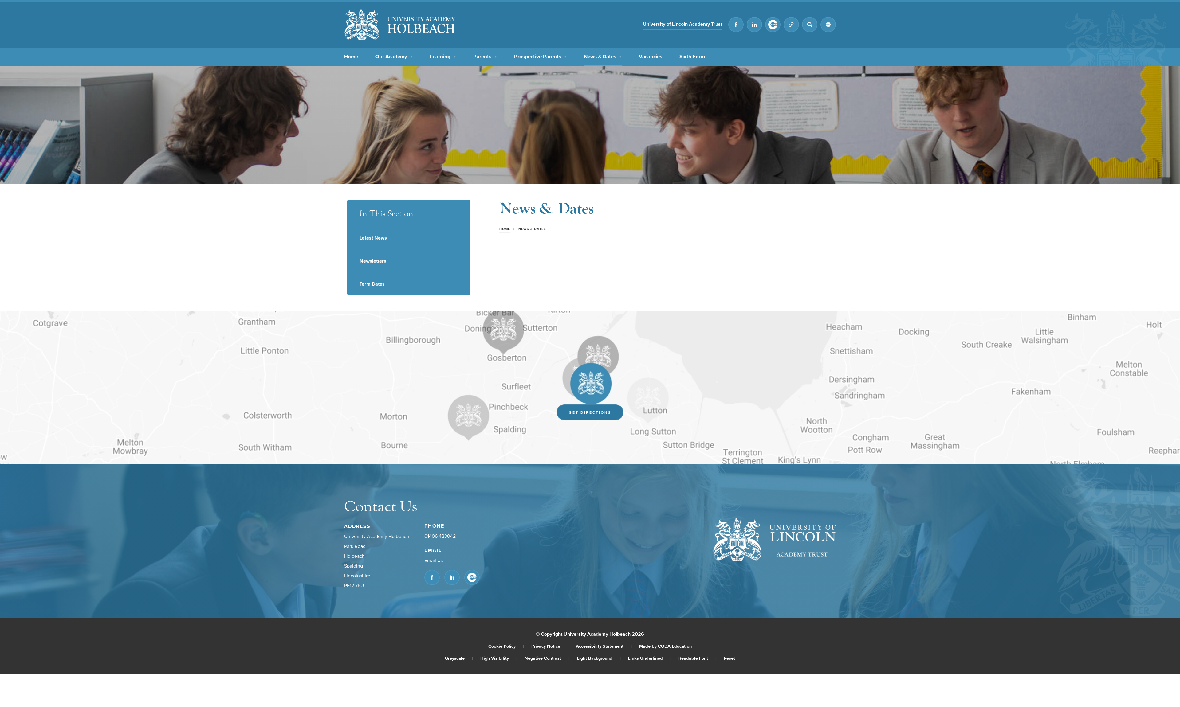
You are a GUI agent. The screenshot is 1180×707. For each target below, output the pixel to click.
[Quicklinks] (791, 24)
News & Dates (603, 56)
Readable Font (697, 658)
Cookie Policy (506, 646)
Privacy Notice (549, 646)
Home (351, 56)
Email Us (433, 560)
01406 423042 (440, 536)
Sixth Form (692, 57)
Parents (485, 56)
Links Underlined (649, 658)
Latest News (373, 237)
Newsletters (373, 260)
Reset (729, 658)
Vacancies (650, 56)
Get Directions (596, 414)
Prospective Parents (540, 56)
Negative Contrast (547, 658)
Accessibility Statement (604, 646)
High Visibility (498, 658)
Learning (443, 56)
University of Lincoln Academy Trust (682, 25)
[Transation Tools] (828, 24)
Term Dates (372, 283)
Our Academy (394, 56)
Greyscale (459, 658)
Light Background (599, 658)
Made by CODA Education (665, 646)
